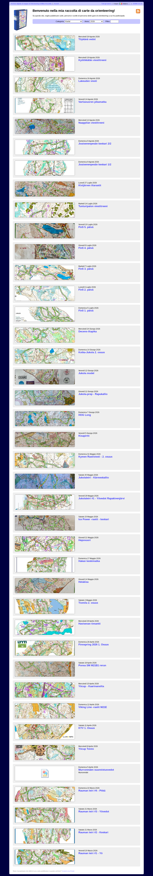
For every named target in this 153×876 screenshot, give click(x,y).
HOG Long (84, 415)
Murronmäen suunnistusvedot (96, 769)
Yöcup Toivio (86, 748)
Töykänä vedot (87, 39)
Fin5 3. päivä (85, 268)
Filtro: (107, 21)
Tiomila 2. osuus (88, 602)
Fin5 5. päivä (85, 227)
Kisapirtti (83, 435)
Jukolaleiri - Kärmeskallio (93, 477)
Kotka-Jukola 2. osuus (91, 352)
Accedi (56, 3)
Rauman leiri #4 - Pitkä (91, 790)
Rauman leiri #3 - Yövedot (93, 811)
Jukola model (86, 373)
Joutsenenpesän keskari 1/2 (94, 164)
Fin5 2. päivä (85, 289)
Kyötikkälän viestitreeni (92, 60)
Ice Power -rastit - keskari (93, 519)
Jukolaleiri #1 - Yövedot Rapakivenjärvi (101, 498)
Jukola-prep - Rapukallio (92, 394)
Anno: (87, 21)
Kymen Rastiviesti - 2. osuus (95, 456)
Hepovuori (84, 540)
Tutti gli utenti (106, 3)
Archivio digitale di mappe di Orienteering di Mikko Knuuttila (31, 3)
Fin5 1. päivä (85, 310)
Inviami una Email (68, 871)
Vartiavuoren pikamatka (92, 101)
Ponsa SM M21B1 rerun (92, 665)
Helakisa (83, 582)
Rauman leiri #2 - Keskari (93, 832)
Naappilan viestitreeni (91, 122)
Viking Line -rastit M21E (92, 707)
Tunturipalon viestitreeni (93, 206)
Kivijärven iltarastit (89, 185)
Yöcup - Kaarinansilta (91, 686)
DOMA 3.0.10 (137, 3)
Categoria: (60, 21)
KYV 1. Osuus (86, 728)
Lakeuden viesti (87, 81)
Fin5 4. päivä (85, 248)
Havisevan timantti (89, 623)
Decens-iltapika (87, 331)
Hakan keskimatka (89, 561)
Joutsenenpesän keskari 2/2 (94, 143)
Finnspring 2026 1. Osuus (93, 644)
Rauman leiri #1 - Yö (90, 853)
